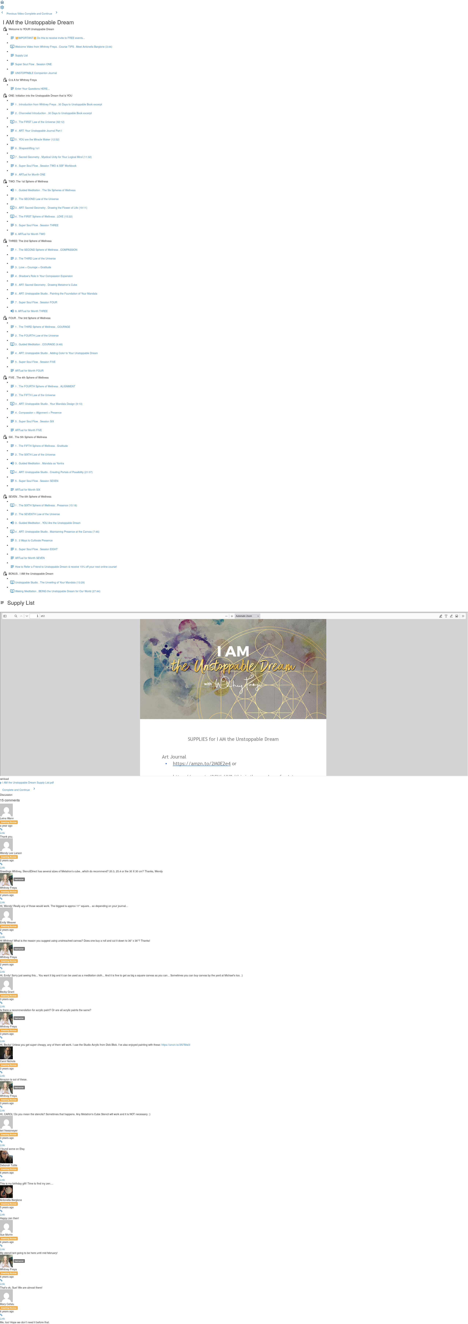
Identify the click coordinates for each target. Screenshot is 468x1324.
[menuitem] (2, 8)
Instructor (19, 879)
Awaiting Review (8, 822)
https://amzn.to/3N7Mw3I (175, 1044)
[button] (2, 3)
